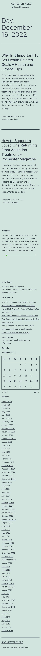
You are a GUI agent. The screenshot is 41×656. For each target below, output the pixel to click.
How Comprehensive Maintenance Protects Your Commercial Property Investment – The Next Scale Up (20, 319)
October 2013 (7, 604)
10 (31, 370)
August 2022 (6, 563)
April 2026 (5, 415)
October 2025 (7, 435)
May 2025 (5, 452)
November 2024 (8, 472)
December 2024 (8, 469)
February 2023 (7, 543)
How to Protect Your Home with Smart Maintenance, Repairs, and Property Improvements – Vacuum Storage (17, 329)
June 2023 (5, 530)
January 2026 (7, 425)
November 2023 (8, 513)
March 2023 (6, 540)
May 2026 (5, 412)
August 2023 (6, 523)
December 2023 (8, 509)
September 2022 (8, 560)
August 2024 (6, 482)
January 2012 (7, 630)
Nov (5, 392)
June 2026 (5, 408)
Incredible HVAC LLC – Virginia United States (20, 309)
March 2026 (6, 418)
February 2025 (7, 462)
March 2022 (6, 580)
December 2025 (8, 428)
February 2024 (7, 503)
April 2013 (5, 624)
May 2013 (5, 620)
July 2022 (5, 567)
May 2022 (5, 573)
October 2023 (7, 516)
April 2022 (5, 577)
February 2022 (7, 583)
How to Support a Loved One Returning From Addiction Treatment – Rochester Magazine (19, 150)
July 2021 (5, 593)
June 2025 (5, 449)
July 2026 (5, 405)
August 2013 (6, 610)
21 (15, 381)
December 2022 (8, 550)
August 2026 (6, 401)
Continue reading (16, 192)
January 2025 (7, 465)
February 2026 (7, 422)
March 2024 (6, 499)
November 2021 (8, 587)
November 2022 (8, 553)
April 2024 (5, 496)
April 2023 (5, 536)
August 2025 (6, 442)
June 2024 (6, 489)
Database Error (7, 312)
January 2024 (7, 506)
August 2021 (6, 590)
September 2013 (8, 607)
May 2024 (5, 492)
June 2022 (5, 570)
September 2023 (8, 519)
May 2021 (5, 597)
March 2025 (6, 459)
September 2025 (8, 438)
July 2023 (5, 526)
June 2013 (5, 617)
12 (4, 376)
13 (10, 376)
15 (20, 376)
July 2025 (5, 445)
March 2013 (6, 627)
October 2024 (7, 476)
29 (20, 387)
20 (10, 381)
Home (16, 119)
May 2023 (5, 533)
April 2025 (5, 455)
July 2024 (5, 486)
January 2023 (7, 546)
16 (26, 376)
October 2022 (7, 556)
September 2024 (8, 479)
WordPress (23, 647)
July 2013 (5, 614)
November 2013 (8, 600)
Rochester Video (20, 3)
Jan (35, 392)
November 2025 (8, 432)
